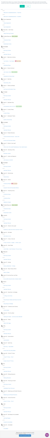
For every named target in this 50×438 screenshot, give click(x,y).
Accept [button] (22, 6)
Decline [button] (28, 6)
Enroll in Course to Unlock (25, 435)
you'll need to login (30, 433)
